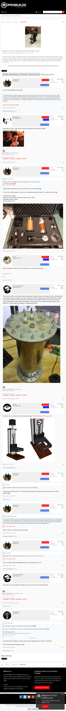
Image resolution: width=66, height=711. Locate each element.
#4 (63, 280)
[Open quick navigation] (62, 22)
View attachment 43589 (9, 185)
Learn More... (35, 709)
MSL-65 (15, 65)
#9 (63, 565)
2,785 (62, 118)
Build (5, 74)
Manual (55, 65)
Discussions (47, 74)
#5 (63, 398)
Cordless (40, 65)
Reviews (14, 74)
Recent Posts (17, 16)
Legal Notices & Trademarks (16, 688)
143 (62, 80)
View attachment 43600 (9, 559)
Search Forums (6, 16)
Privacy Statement (18, 686)
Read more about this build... (11, 105)
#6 (63, 464)
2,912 (62, 405)
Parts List (34, 74)
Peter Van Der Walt (8, 111)
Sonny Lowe (24, 53)
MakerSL (11, 65)
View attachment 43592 (9, 526)
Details (24, 74)
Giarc (14, 256)
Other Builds (12, 53)
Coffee (19, 65)
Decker (35, 65)
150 (62, 613)
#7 (63, 496)
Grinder (24, 65)
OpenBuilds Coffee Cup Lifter (43, 416)
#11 (63, 647)
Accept (29, 709)
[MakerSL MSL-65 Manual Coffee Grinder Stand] (33, 37)
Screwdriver (46, 65)
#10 (63, 602)
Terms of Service (7, 686)
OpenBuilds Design (35, 701)
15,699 (61, 287)
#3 (63, 251)
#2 (63, 162)
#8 (63, 533)
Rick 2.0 (15, 404)
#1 (63, 107)
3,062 (62, 258)
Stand (51, 65)
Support (5, 684)
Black (29, 65)
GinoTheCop (16, 612)
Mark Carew (16, 117)
